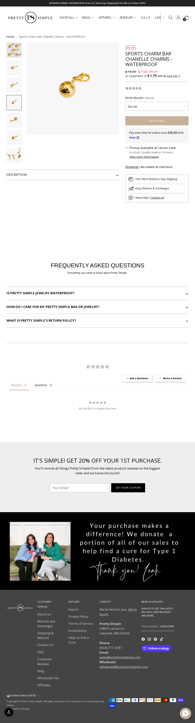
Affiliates (43, 685)
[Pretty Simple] (30, 17)
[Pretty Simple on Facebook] (143, 639)
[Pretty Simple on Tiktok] (162, 639)
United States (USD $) (23, 695)
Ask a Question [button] (139, 378)
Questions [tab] (41, 385)
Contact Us (45, 645)
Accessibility (77, 630)
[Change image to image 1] (14, 50)
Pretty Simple (35, 701)
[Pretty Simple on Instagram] (149, 639)
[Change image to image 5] (14, 120)
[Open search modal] (170, 17)
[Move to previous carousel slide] (176, 234)
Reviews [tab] (16, 385)
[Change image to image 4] (14, 102)
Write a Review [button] (172, 378)
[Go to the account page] (178, 17)
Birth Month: (139, 98)
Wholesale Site (48, 678)
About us (44, 614)
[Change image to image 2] (14, 67)
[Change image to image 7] (14, 155)
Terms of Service (80, 623)
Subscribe (167, 626)
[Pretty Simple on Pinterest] (155, 639)
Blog (40, 671)
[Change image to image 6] (14, 137)
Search (73, 609)
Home (10, 36)
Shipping (131, 167)
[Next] (163, 17)
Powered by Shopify (18, 708)
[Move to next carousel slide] (185, 234)
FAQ (40, 652)
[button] (157, 76)
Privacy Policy (78, 616)
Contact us (157, 197)
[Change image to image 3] (14, 85)
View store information (144, 157)
